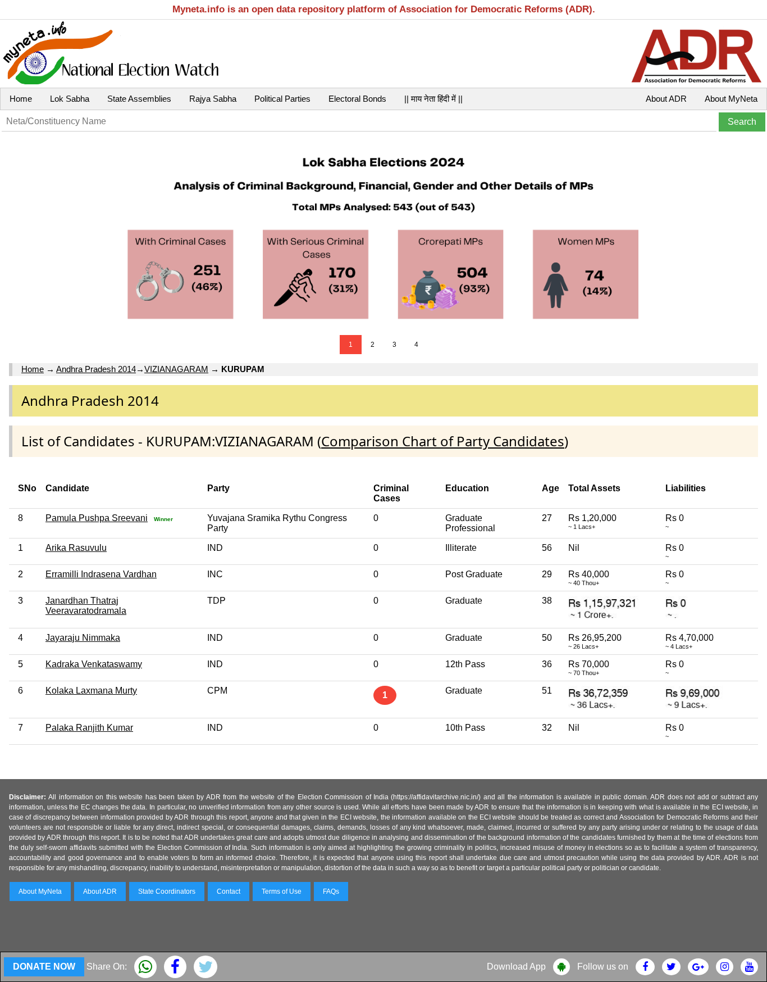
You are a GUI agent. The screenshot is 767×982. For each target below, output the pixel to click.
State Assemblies (139, 98)
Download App (516, 966)
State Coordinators (166, 891)
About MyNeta (731, 98)
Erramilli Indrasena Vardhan (101, 574)
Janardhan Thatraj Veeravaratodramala (85, 606)
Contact (228, 891)
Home (21, 98)
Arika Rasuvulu (76, 548)
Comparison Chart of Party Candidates (442, 441)
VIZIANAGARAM (176, 369)
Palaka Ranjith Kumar (89, 727)
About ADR (666, 98)
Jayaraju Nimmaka (82, 637)
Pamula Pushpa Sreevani (96, 518)
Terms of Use (282, 891)
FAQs (331, 891)
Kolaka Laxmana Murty (91, 690)
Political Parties (282, 98)
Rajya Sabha (212, 98)
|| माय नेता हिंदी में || (433, 98)
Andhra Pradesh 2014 (96, 369)
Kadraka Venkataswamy (93, 664)
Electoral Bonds (357, 98)
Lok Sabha (69, 98)
